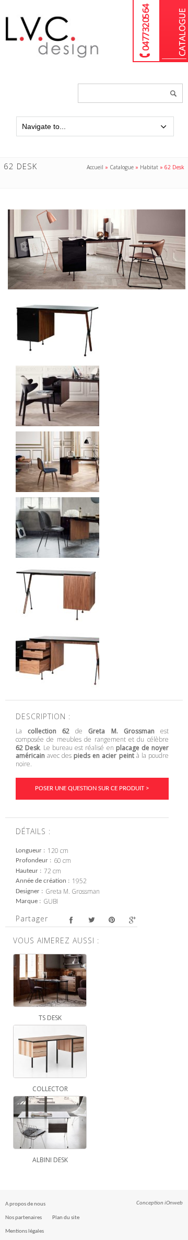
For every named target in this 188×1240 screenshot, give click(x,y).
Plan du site (65, 1218)
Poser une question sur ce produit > (92, 788)
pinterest (111, 920)
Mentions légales (24, 1231)
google (131, 920)
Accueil (95, 167)
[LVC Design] (52, 58)
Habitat (149, 167)
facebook (70, 920)
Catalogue (174, 31)
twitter (91, 920)
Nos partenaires (23, 1218)
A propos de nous (25, 1204)
